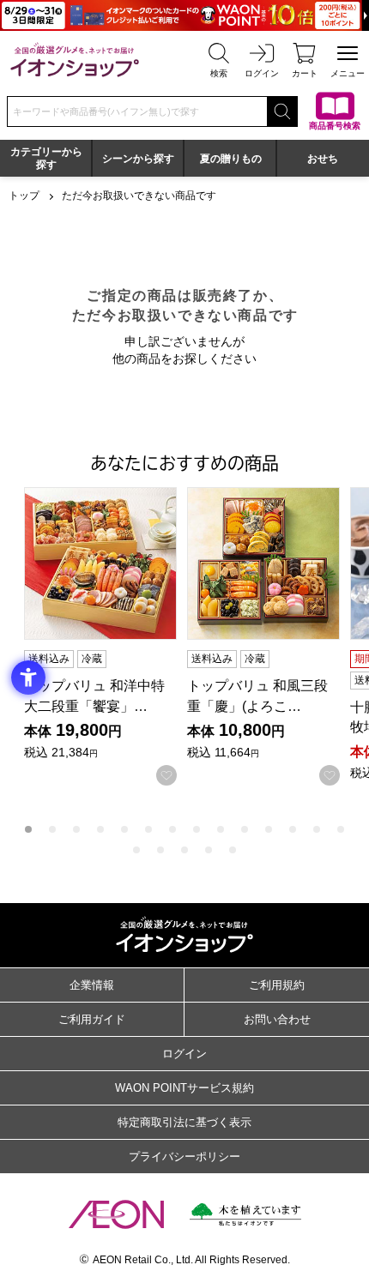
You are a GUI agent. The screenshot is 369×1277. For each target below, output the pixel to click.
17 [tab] (184, 849)
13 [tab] (316, 829)
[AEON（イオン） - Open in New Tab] (116, 1214)
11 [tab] (268, 829)
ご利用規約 (277, 985)
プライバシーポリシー (184, 1156)
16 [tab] (160, 849)
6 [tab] (148, 829)
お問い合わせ (277, 1019)
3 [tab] (76, 829)
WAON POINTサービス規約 (184, 1087)
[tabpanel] (105, 636)
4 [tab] (100, 829)
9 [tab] (220, 829)
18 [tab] (208, 849)
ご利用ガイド (91, 1019)
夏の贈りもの (231, 159)
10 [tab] (244, 829)
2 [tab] (52, 829)
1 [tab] (28, 829)
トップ (24, 196)
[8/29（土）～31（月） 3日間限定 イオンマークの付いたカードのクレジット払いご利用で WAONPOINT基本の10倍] (184, 15)
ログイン (184, 1053)
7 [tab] (172, 829)
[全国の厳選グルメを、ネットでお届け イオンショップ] (74, 59)
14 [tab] (340, 829)
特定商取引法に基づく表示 (184, 1122)
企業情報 (92, 985)
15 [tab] (136, 849)
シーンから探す (138, 159)
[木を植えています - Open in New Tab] (245, 1214)
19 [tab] (232, 849)
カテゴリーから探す (46, 158)
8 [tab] (196, 829)
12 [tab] (292, 829)
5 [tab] (124, 829)
